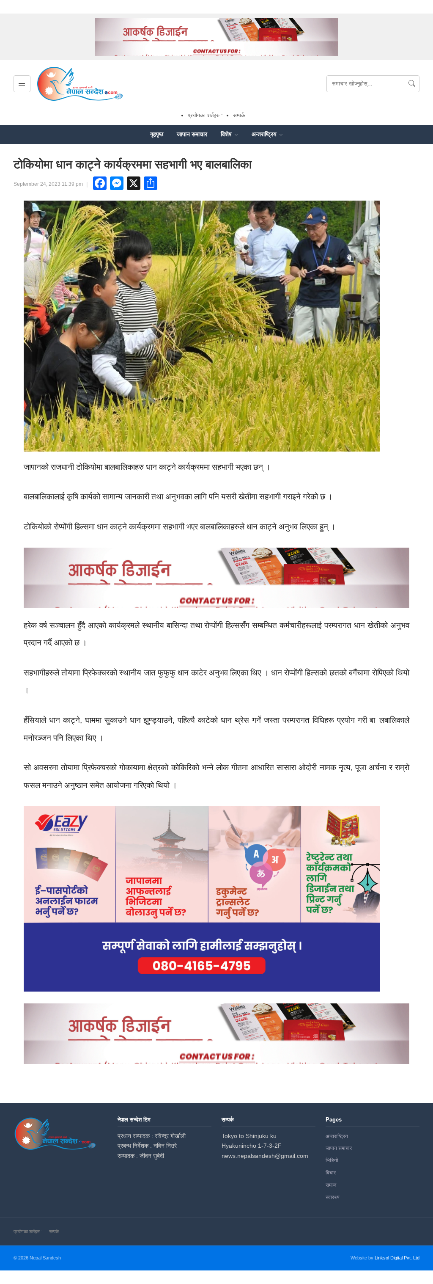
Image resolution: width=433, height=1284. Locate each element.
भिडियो (332, 1160)
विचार (331, 1173)
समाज (331, 1185)
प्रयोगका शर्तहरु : (205, 115)
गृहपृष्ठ (156, 134)
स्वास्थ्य (333, 1197)
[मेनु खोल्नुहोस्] (22, 83)
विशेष (227, 134)
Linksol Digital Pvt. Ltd (397, 1257)
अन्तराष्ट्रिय (265, 134)
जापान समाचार (192, 134)
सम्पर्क (239, 115)
